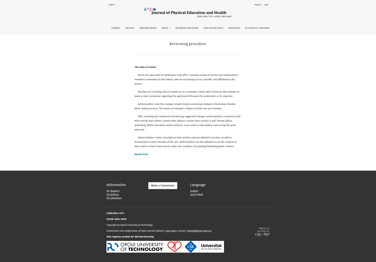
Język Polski (196, 194)
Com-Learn (171, 230)
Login (266, 5)
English (113, 5)
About (165, 28)
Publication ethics (213, 28)
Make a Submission (162, 185)
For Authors (112, 194)
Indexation (234, 28)
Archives (130, 28)
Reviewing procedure (186, 28)
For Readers (113, 191)
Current (115, 28)
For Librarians (113, 198)
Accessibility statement (257, 28)
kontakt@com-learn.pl (199, 230)
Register (258, 5)
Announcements (148, 28)
